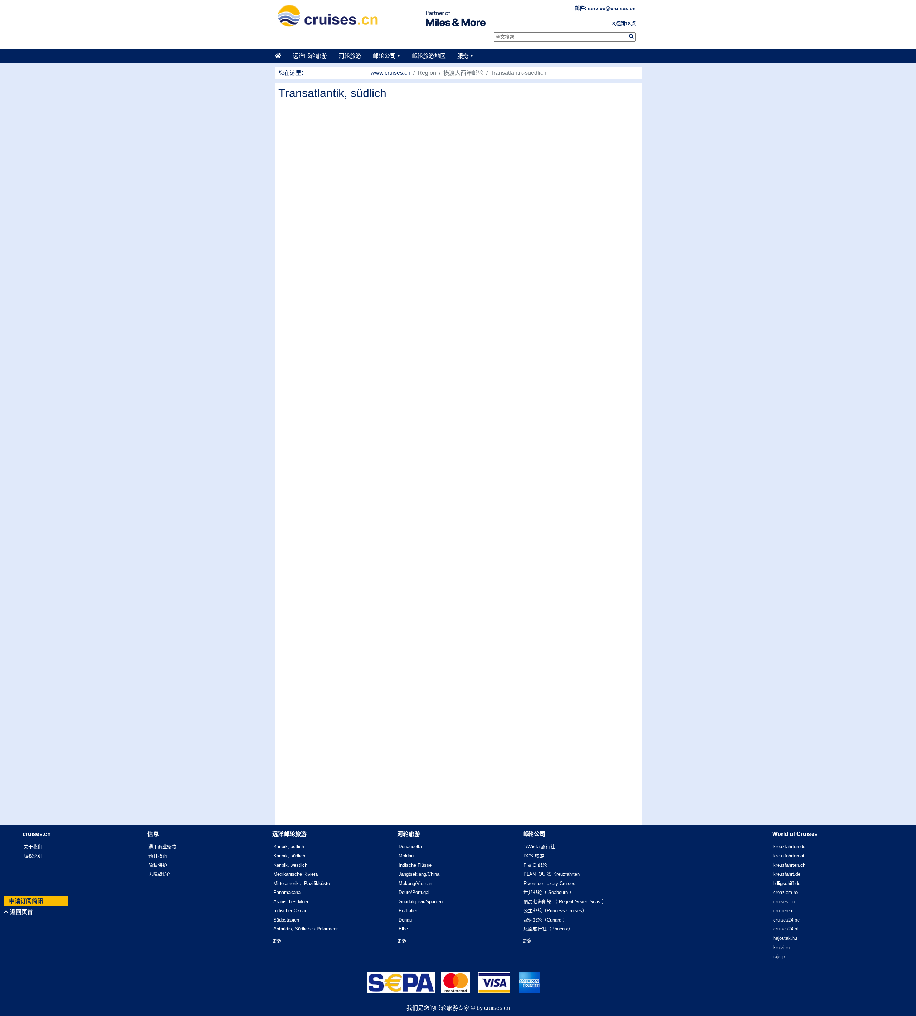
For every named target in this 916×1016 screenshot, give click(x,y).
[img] (631, 36)
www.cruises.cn (390, 73)
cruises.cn (784, 901)
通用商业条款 (162, 846)
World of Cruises (795, 834)
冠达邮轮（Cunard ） (545, 920)
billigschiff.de (786, 883)
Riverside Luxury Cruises (549, 883)
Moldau (406, 856)
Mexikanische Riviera (295, 874)
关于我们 (33, 846)
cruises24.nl (785, 929)
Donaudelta (410, 846)
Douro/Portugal (414, 892)
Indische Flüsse (415, 865)
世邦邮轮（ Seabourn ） (548, 892)
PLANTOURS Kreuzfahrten (551, 874)
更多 (277, 940)
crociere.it (783, 910)
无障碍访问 (160, 874)
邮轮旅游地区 (428, 56)
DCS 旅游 (533, 856)
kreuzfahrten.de (789, 846)
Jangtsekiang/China (419, 874)
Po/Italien (408, 910)
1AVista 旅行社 (539, 846)
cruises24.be (786, 920)
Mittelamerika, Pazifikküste (301, 883)
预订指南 (157, 856)
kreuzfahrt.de (786, 874)
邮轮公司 (384, 56)
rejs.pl (779, 956)
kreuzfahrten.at (788, 856)
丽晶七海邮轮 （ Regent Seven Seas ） (564, 901)
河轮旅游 (349, 56)
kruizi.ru (781, 947)
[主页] (281, 56)
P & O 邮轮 (535, 865)
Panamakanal (287, 892)
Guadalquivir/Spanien (421, 901)
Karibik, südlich (289, 856)
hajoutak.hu (785, 938)
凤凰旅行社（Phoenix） (548, 929)
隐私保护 (157, 865)
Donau (405, 920)
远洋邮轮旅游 (310, 56)
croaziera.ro (785, 892)
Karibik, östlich (288, 846)
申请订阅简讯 (26, 901)
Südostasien (286, 920)
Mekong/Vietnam (416, 883)
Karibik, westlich (290, 865)
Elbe (403, 929)
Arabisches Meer (290, 901)
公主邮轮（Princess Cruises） (555, 910)
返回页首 (21, 912)
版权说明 (33, 856)
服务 (463, 56)
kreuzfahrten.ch (789, 865)
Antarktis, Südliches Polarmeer (305, 929)
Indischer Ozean (290, 910)
